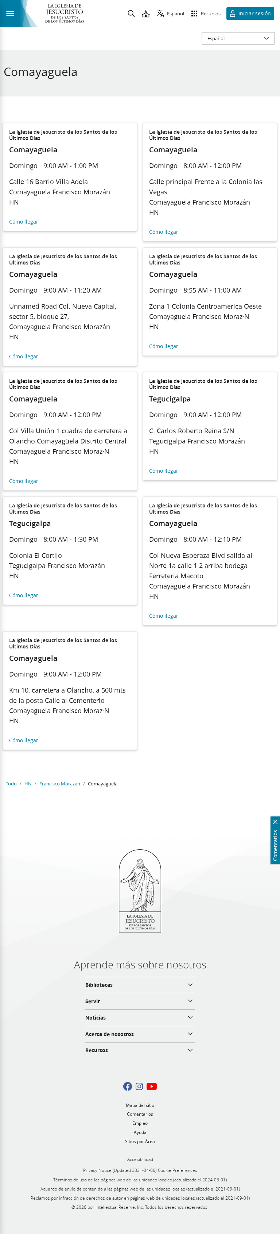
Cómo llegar (23, 222)
